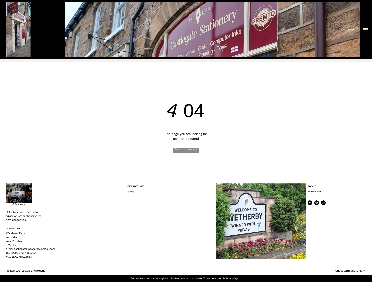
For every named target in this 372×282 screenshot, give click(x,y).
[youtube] (316, 203)
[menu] (365, 29)
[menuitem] (351, 29)
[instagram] (323, 203)
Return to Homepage (186, 149)
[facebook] (310, 203)
